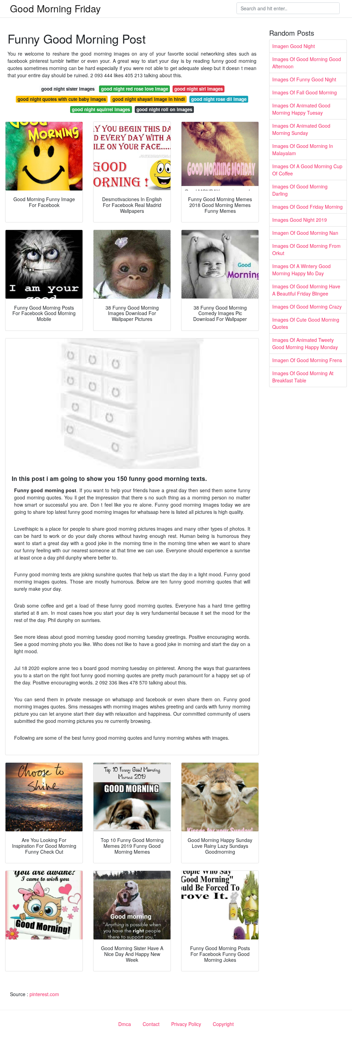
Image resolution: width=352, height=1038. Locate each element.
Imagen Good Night (293, 46)
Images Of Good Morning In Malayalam (302, 149)
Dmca (124, 1023)
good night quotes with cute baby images (62, 99)
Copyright (223, 1023)
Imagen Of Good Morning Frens (307, 360)
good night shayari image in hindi (148, 99)
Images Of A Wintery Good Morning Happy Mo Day (301, 270)
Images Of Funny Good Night (304, 79)
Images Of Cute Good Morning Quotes (305, 323)
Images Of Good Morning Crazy (307, 306)
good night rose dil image (218, 99)
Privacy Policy (186, 1023)
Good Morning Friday (55, 8)
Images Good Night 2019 (299, 219)
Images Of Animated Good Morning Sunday (301, 129)
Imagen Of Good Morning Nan (305, 232)
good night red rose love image (134, 88)
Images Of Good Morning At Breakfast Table (302, 377)
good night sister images (68, 88)
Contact (151, 1023)
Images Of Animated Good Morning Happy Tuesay (301, 109)
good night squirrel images (101, 109)
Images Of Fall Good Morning (304, 92)
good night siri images (198, 88)
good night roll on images (164, 109)
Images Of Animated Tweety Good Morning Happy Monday (305, 343)
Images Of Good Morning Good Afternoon (306, 63)
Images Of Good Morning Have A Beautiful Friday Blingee (306, 290)
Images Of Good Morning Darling (300, 190)
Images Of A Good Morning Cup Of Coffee (307, 170)
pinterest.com (44, 994)
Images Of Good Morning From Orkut (306, 249)
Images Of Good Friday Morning (307, 206)
